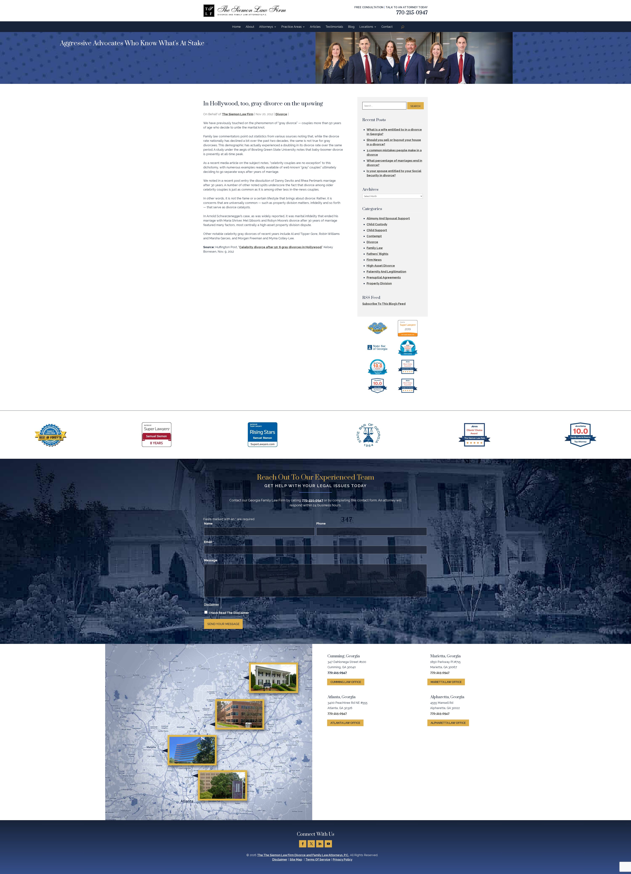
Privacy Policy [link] (342, 859)
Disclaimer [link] (279, 859)
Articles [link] (315, 27)
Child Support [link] (377, 230)
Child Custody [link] (377, 224)
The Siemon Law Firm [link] (237, 114)
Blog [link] (351, 27)
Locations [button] (366, 27)
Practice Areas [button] (291, 27)
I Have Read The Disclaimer (230, 613)
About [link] (250, 27)
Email (209, 542)
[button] (302, 843)
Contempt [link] (374, 236)
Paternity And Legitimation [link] (386, 271)
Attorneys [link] (266, 27)
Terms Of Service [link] (317, 859)
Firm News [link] (374, 259)
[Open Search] (402, 27)
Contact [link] (387, 27)
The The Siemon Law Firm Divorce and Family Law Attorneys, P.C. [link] (303, 855)
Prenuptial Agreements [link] (384, 277)
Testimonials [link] (334, 27)
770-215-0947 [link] (412, 13)
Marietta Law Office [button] (446, 682)
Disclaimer (211, 604)
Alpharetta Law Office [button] (448, 722)
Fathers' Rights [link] (377, 254)
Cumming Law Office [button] (345, 682)
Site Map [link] (296, 859)
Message (210, 560)
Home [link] (236, 27)
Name (208, 523)
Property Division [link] (379, 283)
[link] (244, 10)
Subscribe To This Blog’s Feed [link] (384, 303)
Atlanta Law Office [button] (345, 722)
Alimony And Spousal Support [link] (388, 218)
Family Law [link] (375, 248)
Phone (321, 523)
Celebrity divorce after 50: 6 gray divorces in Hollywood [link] (280, 247)
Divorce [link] (281, 114)
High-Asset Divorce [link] (381, 265)
